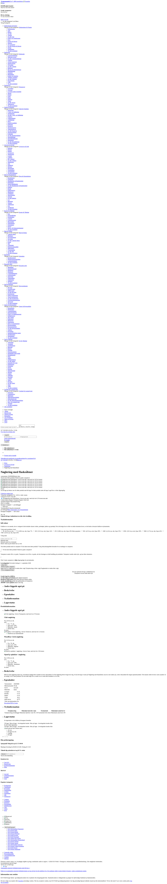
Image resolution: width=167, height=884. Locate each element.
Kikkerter (10, 124)
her (131, 881)
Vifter (9, 386)
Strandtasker (11, 336)
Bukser (10, 349)
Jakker (9, 358)
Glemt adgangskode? (10, 438)
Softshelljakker (12, 359)
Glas (9, 30)
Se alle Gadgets (12, 66)
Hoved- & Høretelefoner (14, 69)
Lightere (10, 157)
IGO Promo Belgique (13, 833)
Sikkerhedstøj (11, 370)
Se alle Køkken (12, 198)
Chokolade (11, 245)
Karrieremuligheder (9, 765)
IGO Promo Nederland (14, 849)
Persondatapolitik (9, 854)
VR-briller (10, 65)
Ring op (19, 460)
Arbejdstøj (10, 342)
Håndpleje (10, 270)
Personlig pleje (8, 264)
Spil (9, 164)
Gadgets (10, 60)
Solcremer (10, 276)
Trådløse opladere (12, 77)
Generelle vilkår (8, 852)
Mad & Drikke (8, 231)
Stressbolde (11, 168)
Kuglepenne (11, 294)
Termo (9, 48)
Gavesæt (10, 90)
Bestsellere (7, 416)
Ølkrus (9, 32)
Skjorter (10, 372)
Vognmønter (11, 171)
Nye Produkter (8, 417)
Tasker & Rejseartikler (10, 305)
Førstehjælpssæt (12, 269)
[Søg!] (18, 427)
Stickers (10, 167)
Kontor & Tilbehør (9, 211)
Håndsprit (10, 272)
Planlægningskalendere (14, 259)
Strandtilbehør (11, 137)
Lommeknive (11, 394)
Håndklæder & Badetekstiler (15, 181)
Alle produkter (8, 407)
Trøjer (9, 380)
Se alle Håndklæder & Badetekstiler (17, 185)
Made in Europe (8, 419)
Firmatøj (10, 350)
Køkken (10, 187)
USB (9, 82)
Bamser (10, 149)
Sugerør (10, 196)
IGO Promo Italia (12, 830)
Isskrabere (10, 392)
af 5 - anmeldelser (12, 1)
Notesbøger (11, 225)
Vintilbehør (11, 207)
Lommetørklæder (12, 273)
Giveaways (11, 153)
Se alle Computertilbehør (14, 58)
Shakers (10, 43)
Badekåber (11, 182)
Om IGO (6, 762)
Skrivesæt (10, 301)
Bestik (9, 189)
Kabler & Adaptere (13, 76)
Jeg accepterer (4, 882)
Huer (9, 356)
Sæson (9, 93)
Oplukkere (10, 193)
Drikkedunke (11, 29)
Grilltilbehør (11, 120)
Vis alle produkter (12, 51)
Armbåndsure (11, 345)
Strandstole (11, 140)
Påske (9, 98)
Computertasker (12, 311)
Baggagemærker (12, 327)
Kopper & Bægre (12, 41)
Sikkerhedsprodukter (13, 397)
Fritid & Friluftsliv (9, 107)
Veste (9, 385)
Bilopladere (11, 74)
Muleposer (10, 320)
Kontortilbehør (12, 215)
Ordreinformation (9, 775)
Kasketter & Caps (12, 363)
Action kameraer (12, 62)
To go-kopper (11, 44)
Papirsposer (11, 322)
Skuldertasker (11, 334)
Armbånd (10, 344)
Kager (9, 242)
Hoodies (10, 381)
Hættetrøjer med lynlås (14, 353)
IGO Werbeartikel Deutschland (16, 840)
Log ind (7, 435)
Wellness (10, 281)
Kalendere (7, 254)
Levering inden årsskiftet (14, 91)
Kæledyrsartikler (12, 123)
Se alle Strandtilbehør (13, 142)
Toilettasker (11, 280)
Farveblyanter (11, 289)
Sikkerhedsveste (12, 399)
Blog (5, 420)
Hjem (5, 463)
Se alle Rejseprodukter (14, 328)
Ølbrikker (10, 236)
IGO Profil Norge (12, 848)
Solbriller (10, 375)
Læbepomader (12, 275)
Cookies (6, 857)
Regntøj (10, 369)
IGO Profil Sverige (13, 835)
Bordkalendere (12, 258)
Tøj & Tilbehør (8, 339)
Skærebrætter (11, 195)
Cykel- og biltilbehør (13, 112)
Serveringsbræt (12, 237)
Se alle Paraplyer (12, 131)
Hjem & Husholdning (10, 174)
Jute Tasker (11, 317)
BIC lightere (11, 159)
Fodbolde (10, 134)
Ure (9, 206)
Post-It (9, 226)
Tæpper (10, 203)
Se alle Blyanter (12, 292)
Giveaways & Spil (9, 145)
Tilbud (6, 411)
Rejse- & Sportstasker (14, 323)
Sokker (10, 374)
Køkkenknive (11, 190)
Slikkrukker (11, 248)
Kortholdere (11, 217)
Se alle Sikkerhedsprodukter (15, 400)
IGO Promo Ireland (13, 841)
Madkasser (11, 192)
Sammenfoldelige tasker (14, 333)
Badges (10, 151)
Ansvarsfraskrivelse (9, 855)
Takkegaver (11, 104)
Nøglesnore (11, 154)
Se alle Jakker (11, 361)
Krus (9, 40)
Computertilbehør (12, 55)
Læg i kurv (4, 564)
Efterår (9, 95)
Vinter (9, 101)
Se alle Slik (11, 251)
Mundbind (10, 267)
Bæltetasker (11, 309)
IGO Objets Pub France (14, 838)
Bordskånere (11, 178)
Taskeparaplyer (12, 129)
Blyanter (10, 287)
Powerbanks (11, 80)
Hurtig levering (8, 414)
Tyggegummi (11, 250)
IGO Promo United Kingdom (16, 846)
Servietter (10, 239)
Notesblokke (11, 223)
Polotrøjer (10, 366)
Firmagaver (7, 85)
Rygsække (10, 331)
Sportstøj (10, 377)
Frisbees (10, 116)
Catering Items (12, 234)
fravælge (20, 881)
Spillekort (10, 165)
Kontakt (6, 777)
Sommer (10, 99)
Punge (9, 367)
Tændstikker (11, 170)
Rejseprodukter (12, 325)
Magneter (10, 201)
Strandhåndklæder (13, 138)
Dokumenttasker (12, 312)
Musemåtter (11, 222)
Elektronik (7, 52)
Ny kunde (7, 440)
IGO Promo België (13, 832)
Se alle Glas (11, 37)
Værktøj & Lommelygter (11, 389)
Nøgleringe (11, 162)
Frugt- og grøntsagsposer (14, 314)
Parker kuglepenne (13, 295)
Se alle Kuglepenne (13, 298)
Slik (9, 243)
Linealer (10, 218)
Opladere (10, 73)
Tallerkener (11, 204)
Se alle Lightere (12, 160)
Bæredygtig (7, 413)
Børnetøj (10, 347)
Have (9, 121)
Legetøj (10, 156)
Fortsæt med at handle (10, 455)
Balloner (10, 148)
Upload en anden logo (7, 493)
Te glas (10, 33)
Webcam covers (12, 57)
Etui (9, 214)
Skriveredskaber (8, 284)
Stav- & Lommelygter (14, 402)
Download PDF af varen (11, 703)
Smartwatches (11, 63)
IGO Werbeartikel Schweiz (15, 844)
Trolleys (10, 330)
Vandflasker (11, 49)
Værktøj (10, 403)
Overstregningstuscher (14, 300)
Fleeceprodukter (12, 352)
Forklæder (10, 179)
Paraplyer (10, 126)
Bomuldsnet (11, 308)
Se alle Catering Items (14, 240)
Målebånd (10, 396)
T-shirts (10, 378)
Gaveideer (10, 88)
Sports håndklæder (13, 184)
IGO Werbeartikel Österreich (15, 829)
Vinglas (10, 35)
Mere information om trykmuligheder (18, 509)
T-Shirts (6, 792)
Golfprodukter (11, 118)
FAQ (5, 422)
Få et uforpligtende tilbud (7, 570)
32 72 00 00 (4, 460)
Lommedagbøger (12, 261)
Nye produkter (29, 458)
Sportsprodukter (12, 132)
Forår (9, 96)
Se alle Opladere (12, 79)
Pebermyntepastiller (13, 247)
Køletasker (11, 319)
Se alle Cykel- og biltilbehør (15, 115)
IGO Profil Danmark (10, 827)
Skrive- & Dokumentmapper (15, 228)
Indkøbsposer (11, 316)
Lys (9, 200)
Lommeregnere (12, 220)
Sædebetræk (11, 113)
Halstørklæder (11, 355)
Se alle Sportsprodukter (14, 135)
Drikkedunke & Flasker (10, 26)
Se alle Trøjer (11, 383)
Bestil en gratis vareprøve (7, 566)
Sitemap (6, 858)
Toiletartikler (11, 278)
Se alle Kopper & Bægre (14, 46)
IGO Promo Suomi (13, 843)
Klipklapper (11, 364)
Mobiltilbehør (11, 71)
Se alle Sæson (11, 102)
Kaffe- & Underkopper (14, 38)
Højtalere (10, 68)
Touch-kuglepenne (13, 297)
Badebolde (11, 110)
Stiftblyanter (11, 291)
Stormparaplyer (12, 127)
